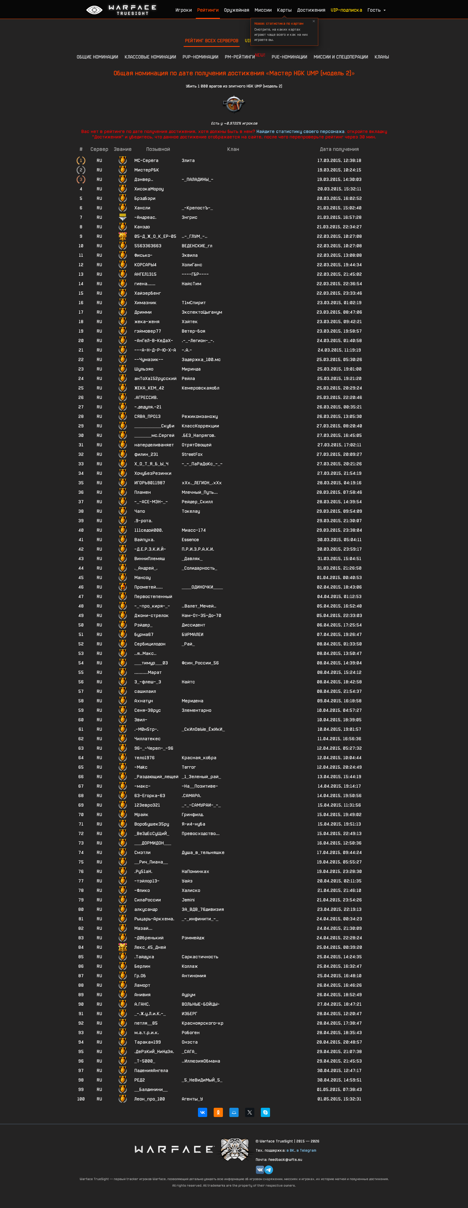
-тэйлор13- (147, 881)
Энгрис (189, 217)
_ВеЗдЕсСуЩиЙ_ (151, 833)
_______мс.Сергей (154, 435)
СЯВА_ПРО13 (147, 416)
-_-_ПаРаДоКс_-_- (202, 464)
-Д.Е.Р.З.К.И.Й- (150, 549)
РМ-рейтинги (245, 56)
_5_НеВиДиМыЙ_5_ (202, 1080)
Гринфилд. (193, 814)
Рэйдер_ (143, 625)
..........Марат (148, 672)
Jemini (188, 900)
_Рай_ (188, 644)
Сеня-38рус (147, 710)
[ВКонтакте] (203, 1112)
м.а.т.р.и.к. (146, 1032)
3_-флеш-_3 (147, 682)
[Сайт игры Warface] (174, 1149)
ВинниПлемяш (149, 558)
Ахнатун (143, 701)
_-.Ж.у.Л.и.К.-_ (150, 1014)
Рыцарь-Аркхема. (154, 919)
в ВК (290, 1150)
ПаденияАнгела (151, 1070)
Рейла (188, 378)
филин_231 (146, 454)
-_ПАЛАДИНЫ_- (197, 179)
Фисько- (143, 255)
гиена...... (144, 284)
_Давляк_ (192, 558)
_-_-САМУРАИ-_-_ (201, 805)
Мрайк (141, 814)
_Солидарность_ (199, 568)
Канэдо (142, 227)
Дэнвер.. (143, 179)
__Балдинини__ (151, 1089)
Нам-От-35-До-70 (201, 615)
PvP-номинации (200, 57)
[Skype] (265, 1112)
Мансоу (142, 577)
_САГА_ (189, 1051)
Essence (190, 540)
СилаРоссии (147, 900)
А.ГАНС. (142, 1004)
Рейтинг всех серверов (211, 40)
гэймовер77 (147, 331)
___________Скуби (154, 426)
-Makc (140, 767)
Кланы (382, 57)
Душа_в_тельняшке (203, 852)
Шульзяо (143, 369)
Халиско (191, 890)
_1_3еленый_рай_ (201, 777)
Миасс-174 (194, 530)
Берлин (142, 966)
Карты (284, 10)
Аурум (188, 995)
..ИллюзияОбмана (201, 1061)
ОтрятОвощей (197, 445)
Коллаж (190, 966)
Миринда (191, 369)
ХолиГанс (192, 265)
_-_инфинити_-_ (200, 919)
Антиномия (194, 976)
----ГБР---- (195, 274)
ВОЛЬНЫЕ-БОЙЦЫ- (201, 1004)
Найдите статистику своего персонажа (300, 131)
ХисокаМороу (149, 189)
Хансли (142, 208)
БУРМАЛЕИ (192, 634)
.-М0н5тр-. (146, 729)
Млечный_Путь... (200, 492)
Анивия (142, 995)
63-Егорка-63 (149, 795)
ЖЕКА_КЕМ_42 (149, 388)
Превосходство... (201, 833)
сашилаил (145, 691)
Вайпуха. (144, 540)
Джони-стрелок (151, 615)
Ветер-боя (193, 331)
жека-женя (147, 321)
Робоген (191, 1032)
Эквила (190, 255)
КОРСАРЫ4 (145, 265)
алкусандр (146, 909)
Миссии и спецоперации (341, 57)
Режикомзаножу (200, 416)
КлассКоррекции (200, 426)
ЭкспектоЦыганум (202, 312)
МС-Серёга (146, 160)
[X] (250, 1112)
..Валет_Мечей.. (199, 606)
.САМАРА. (191, 795)
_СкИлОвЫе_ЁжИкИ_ (203, 729)
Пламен (142, 492)
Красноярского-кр (202, 1023)
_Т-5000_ (144, 1061)
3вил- (140, 720)
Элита (188, 160)
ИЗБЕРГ (189, 1014)
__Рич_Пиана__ (151, 862)
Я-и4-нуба (193, 824)
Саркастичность (200, 957)
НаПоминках (195, 871)
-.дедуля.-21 (147, 407)
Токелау (191, 511)
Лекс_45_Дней (150, 947)
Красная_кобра (199, 758)
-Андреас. (145, 217)
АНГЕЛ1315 (145, 274)
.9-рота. (143, 521)
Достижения (311, 10)
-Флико (142, 890)
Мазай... (143, 928)
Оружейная (236, 10)
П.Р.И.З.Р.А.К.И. (198, 549)
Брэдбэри (144, 198)
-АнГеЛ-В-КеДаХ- (153, 340)
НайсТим (191, 284)
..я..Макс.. (145, 653)
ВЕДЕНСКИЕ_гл (197, 246)
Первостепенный (153, 596)
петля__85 (146, 1023)
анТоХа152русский (155, 378)
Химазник (145, 303)
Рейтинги (208, 10)
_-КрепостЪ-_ (197, 208)
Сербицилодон (149, 644)
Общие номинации (97, 57)
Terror (189, 767)
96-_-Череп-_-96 (153, 748)
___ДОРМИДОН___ (152, 843)
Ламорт (142, 985)
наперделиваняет (154, 445)
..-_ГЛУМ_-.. (194, 236)
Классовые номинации (150, 57)
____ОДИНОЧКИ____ (202, 587)
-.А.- (187, 350)
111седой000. (148, 530)
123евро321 (147, 805)
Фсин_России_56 (200, 663)
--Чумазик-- (148, 359)
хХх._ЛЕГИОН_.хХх (202, 483)
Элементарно (196, 710)
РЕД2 (139, 1080)
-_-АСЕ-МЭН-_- (151, 502)
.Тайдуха (144, 957)
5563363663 (147, 246)
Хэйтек (190, 321)
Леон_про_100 (149, 1099)
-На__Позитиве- (200, 786)
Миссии (263, 10)
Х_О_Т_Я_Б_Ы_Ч (151, 464)
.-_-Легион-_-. (198, 340)
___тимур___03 (151, 663)
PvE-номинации (289, 57)
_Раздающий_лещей (156, 777)
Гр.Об (140, 976)
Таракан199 (147, 1042)
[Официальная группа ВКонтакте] (260, 1169)
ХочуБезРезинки (152, 473)
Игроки (184, 10)
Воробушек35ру (151, 824)
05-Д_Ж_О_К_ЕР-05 (155, 236)
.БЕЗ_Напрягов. (199, 435)
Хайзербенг (147, 293)
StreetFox (192, 454)
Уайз (187, 881)
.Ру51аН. (143, 871)
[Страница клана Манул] (235, 1149)
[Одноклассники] (218, 1112)
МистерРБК (146, 170)
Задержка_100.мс (201, 359)
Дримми (143, 312)
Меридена (192, 701)
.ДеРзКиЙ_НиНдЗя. (154, 1051)
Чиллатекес (147, 739)
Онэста (190, 1042)
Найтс (188, 682)
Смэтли (142, 852)
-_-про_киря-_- (152, 606)
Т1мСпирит (194, 303)
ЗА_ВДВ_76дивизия (203, 909)
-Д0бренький (149, 938)
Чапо (139, 511)
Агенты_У (192, 1099)
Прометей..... (148, 587)
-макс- (142, 786)
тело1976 (144, 758)
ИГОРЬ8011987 (149, 483)
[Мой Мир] (234, 1112)
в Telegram (306, 1150)
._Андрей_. (146, 568)
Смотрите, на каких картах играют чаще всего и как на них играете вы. (281, 31)
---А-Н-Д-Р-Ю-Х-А (155, 350)
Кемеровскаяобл (200, 388)
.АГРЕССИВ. (146, 397)
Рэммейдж (193, 938)
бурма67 (144, 634)
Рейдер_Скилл (197, 502)
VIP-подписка (346, 10)
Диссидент (193, 625)
